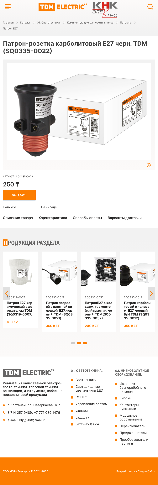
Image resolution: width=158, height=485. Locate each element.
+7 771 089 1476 (47, 413)
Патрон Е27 (10, 28)
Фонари (82, 411)
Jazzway (82, 417)
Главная (8, 22)
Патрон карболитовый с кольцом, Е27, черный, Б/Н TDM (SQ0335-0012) (137, 310)
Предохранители (133, 433)
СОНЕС (81, 397)
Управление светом (92, 404)
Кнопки (125, 398)
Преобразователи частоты (134, 441)
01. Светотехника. (49, 22)
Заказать (19, 195)
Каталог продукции (8, 7)
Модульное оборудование (131, 417)
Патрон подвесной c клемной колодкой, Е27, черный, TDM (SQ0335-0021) (59, 310)
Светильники (86, 380)
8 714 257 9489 (20, 413)
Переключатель (132, 426)
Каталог (25, 22)
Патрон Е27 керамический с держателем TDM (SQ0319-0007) (20, 308)
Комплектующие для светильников (90, 22)
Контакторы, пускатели (130, 407)
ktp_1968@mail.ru (32, 420)
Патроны (126, 22)
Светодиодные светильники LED (89, 388)
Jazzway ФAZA (87, 424)
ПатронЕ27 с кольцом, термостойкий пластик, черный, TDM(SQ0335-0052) (98, 310)
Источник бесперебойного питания (133, 387)
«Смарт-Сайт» (145, 471)
